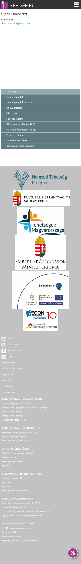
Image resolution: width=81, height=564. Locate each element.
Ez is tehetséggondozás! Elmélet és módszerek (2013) (27, 511)
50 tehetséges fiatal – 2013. (21, 124)
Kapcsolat (6, 381)
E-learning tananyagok (12, 478)
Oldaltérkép (7, 387)
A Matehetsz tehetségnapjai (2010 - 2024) (21, 503)
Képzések (6, 482)
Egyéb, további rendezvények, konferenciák (22, 515)
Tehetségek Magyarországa (15, 441)
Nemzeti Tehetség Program (14, 436)
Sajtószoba (13, 345)
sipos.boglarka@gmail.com (16, 23)
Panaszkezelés (9, 393)
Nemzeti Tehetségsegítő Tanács (16, 403)
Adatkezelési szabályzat (13, 369)
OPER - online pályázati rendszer (17, 528)
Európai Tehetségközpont (13, 416)
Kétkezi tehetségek (16, 140)
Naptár (11, 357)
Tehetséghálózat (14, 91)
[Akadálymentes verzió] (73, 553)
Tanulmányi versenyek (12, 536)
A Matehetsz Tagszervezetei (15, 420)
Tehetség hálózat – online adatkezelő (19, 540)
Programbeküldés (10, 532)
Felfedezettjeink (14, 119)
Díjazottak (11, 113)
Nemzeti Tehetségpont (12, 411)
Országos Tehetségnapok (20, 146)
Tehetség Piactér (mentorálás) (16, 490)
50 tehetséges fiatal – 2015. (21, 129)
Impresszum (7, 375)
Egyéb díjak (7, 465)
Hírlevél (11, 339)
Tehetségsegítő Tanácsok (20, 102)
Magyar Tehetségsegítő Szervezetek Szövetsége (24, 407)
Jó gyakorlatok (14, 108)
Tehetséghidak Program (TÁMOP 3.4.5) (20, 432)
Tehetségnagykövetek (12, 461)
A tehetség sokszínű (17, 351)
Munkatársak (8, 363)
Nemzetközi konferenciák (13, 507)
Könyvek (6, 486)
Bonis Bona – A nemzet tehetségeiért (18, 453)
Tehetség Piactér (15, 135)
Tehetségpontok (15, 97)
